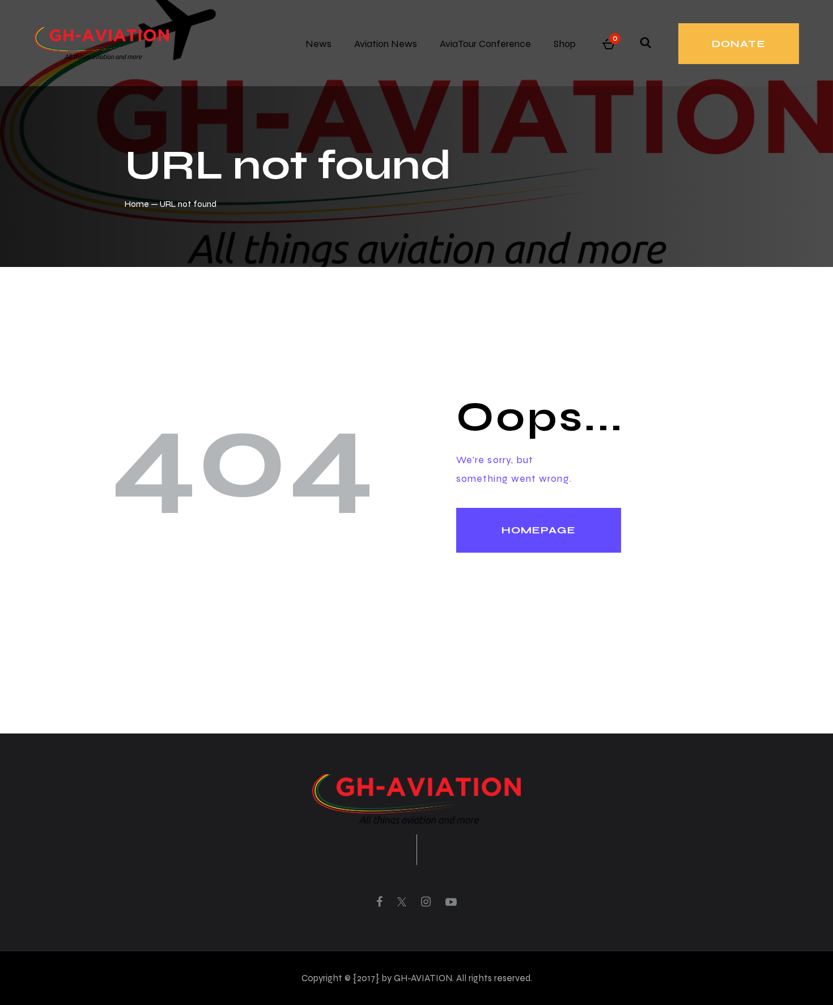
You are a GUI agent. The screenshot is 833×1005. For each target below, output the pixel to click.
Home (137, 203)
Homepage (539, 530)
